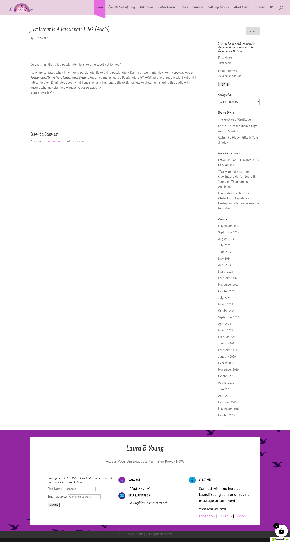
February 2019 (227, 402)
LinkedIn (225, 516)
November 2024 (228, 225)
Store (185, 7)
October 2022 (226, 310)
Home (99, 7)
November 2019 (228, 369)
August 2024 (226, 239)
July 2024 (224, 245)
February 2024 (227, 278)
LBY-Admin (41, 37)
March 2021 (225, 330)
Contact (260, 7)
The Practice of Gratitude (234, 119)
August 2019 (226, 382)
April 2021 (224, 324)
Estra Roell (225, 160)
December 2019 (228, 363)
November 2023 (228, 284)
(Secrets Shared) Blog (121, 7)
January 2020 (227, 356)
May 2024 (224, 258)
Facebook (207, 516)
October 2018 (226, 415)
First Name (225, 57)
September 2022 (228, 317)
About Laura (241, 7)
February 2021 (227, 336)
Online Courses (167, 7)
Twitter (240, 516)
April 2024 (224, 265)
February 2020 (227, 350)
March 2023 (225, 304)
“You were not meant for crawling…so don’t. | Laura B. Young (237, 177)
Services (198, 7)
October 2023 (226, 291)
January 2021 (227, 343)
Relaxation (146, 7)
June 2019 (224, 389)
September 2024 (228, 232)
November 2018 (228, 408)
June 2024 (224, 252)
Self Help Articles (218, 7)
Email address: (228, 71)
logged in (53, 141)
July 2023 (224, 297)
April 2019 (224, 395)
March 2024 (225, 271)
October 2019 (226, 376)
